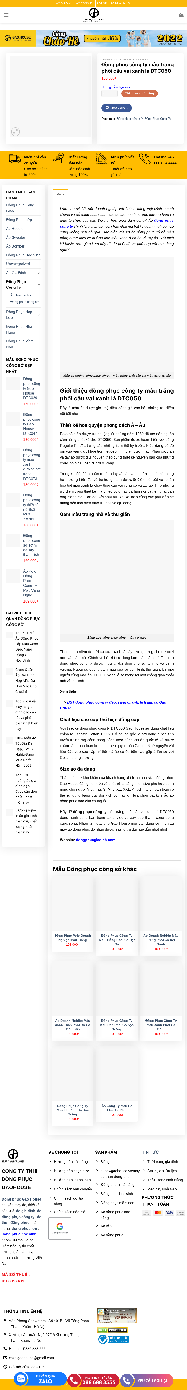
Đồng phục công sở (130, 118)
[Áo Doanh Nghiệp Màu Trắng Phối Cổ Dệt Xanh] (161, 903)
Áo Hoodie (14, 229)
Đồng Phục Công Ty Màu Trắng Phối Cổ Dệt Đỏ (117, 940)
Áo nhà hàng (120, 3)
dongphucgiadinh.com (95, 840)
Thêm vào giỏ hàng (139, 93)
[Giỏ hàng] (181, 15)
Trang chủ (109, 59)
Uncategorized (18, 264)
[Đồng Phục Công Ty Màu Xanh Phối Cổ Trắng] (161, 988)
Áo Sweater (15, 238)
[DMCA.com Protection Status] (112, 1330)
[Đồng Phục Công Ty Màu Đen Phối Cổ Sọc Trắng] (116, 988)
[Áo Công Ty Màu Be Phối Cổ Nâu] (116, 1073)
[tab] (60, 194)
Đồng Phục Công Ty (134, 59)
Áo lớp (102, 3)
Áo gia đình (64, 3)
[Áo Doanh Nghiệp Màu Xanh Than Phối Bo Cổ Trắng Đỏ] (72, 988)
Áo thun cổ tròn (21, 295)
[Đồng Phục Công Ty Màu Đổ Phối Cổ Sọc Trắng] (72, 1073)
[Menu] (6, 15)
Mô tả (60, 194)
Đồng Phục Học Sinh (23, 255)
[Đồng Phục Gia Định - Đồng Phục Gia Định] (93, 15)
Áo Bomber (15, 246)
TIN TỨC (150, 1152)
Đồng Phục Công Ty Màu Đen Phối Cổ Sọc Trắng (117, 1025)
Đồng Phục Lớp (19, 220)
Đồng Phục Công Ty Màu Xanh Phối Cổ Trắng (161, 1025)
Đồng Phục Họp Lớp (19, 315)
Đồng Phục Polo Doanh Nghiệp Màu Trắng (73, 938)
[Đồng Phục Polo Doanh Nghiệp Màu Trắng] (72, 903)
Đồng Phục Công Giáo (20, 208)
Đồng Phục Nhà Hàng (19, 329)
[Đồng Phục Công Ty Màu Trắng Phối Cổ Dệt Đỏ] (116, 903)
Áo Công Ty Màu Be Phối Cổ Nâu (116, 1108)
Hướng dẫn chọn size (115, 87)
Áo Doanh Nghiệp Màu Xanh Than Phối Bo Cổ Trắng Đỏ (72, 1025)
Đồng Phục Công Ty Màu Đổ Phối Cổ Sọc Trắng (73, 1110)
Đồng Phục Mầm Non (19, 344)
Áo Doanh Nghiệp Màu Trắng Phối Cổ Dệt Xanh (161, 940)
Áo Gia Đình (16, 273)
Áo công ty (84, 3)
